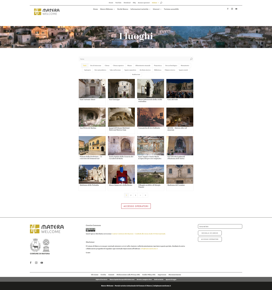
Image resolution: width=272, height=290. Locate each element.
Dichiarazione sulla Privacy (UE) (128, 274)
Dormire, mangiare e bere (144, 279)
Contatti (111, 274)
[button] (136, 13)
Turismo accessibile (171, 9)
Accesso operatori (144, 3)
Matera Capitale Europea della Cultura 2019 (122, 279)
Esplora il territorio (101, 279)
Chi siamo (94, 274)
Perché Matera (122, 9)
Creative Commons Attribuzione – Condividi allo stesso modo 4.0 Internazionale (138, 234)
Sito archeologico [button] (171, 65)
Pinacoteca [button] (158, 65)
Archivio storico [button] (145, 70)
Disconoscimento (175, 274)
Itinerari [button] (156, 9)
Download (127, 3)
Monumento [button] (185, 65)
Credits (103, 274)
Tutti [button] (84, 65)
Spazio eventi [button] (183, 70)
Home (95, 9)
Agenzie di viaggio (171, 279)
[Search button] (161, 2)
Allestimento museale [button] (142, 65)
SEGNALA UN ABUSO (210, 233)
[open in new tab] (228, 9)
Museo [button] (129, 65)
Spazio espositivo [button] (130, 70)
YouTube (118, 3)
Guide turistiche (158, 279)
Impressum (162, 274)
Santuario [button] (87, 70)
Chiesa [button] (107, 65)
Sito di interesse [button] (95, 65)
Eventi (111, 3)
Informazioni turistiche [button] (139, 9)
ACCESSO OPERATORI (210, 239)
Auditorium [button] (136, 74)
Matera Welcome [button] (106, 9)
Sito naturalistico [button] (100, 70)
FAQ (134, 3)
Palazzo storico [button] (170, 70)
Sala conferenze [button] (115, 70)
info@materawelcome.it (149, 249)
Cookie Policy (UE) (148, 274)
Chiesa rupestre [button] (118, 65)
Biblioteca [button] (157, 70)
